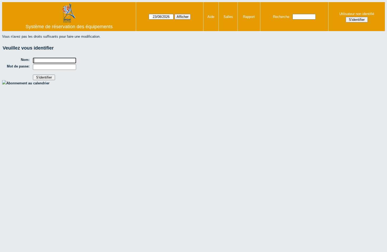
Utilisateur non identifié (356, 14)
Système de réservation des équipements (69, 26)
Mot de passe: (18, 66)
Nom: (25, 60)
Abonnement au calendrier (27, 83)
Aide (210, 17)
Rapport (249, 17)
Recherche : (282, 17)
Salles (228, 17)
